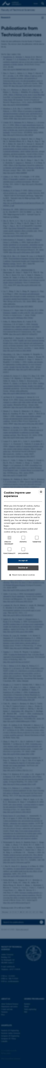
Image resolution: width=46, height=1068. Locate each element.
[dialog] (23, 534)
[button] (23, 574)
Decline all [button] (23, 568)
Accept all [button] (23, 560)
